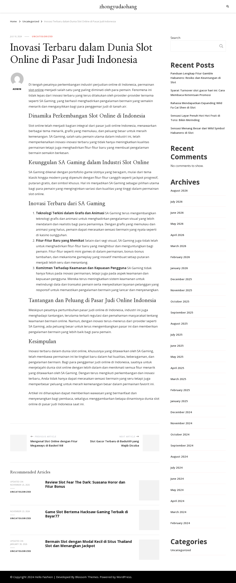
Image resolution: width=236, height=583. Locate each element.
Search (175, 38)
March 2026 (178, 246)
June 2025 (177, 345)
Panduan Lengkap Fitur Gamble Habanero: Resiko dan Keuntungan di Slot (196, 77)
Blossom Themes (86, 577)
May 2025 (177, 356)
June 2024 (177, 478)
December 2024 (181, 412)
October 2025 (180, 301)
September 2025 (182, 312)
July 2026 (177, 201)
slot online (36, 90)
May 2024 (177, 490)
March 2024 (178, 512)
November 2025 (181, 290)
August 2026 (179, 190)
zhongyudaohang (118, 6)
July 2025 (177, 334)
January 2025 (179, 401)
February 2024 (180, 523)
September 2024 (182, 445)
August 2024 (179, 456)
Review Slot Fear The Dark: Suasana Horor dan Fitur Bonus (85, 484)
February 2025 (180, 390)
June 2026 (177, 212)
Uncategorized (42, 36)
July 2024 (177, 467)
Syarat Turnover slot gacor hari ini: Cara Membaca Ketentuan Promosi (198, 92)
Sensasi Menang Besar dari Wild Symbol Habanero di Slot (198, 130)
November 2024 (181, 423)
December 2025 (181, 279)
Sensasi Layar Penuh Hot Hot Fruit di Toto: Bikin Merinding (195, 118)
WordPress (124, 577)
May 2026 (177, 223)
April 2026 (177, 235)
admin (17, 89)
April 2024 (177, 501)
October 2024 (180, 434)
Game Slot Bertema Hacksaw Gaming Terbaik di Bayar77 (86, 514)
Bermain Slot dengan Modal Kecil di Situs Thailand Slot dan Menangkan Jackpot (88, 543)
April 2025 (177, 368)
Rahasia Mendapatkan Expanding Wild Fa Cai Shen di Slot (196, 105)
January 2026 (179, 268)
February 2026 (180, 257)
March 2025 (178, 379)
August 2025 (179, 323)
